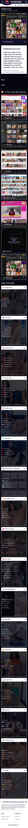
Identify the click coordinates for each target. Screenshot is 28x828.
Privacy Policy (4, 819)
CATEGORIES (20, 5)
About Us (17, 816)
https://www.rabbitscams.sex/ (9, 10)
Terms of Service (5, 816)
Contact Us (17, 819)
